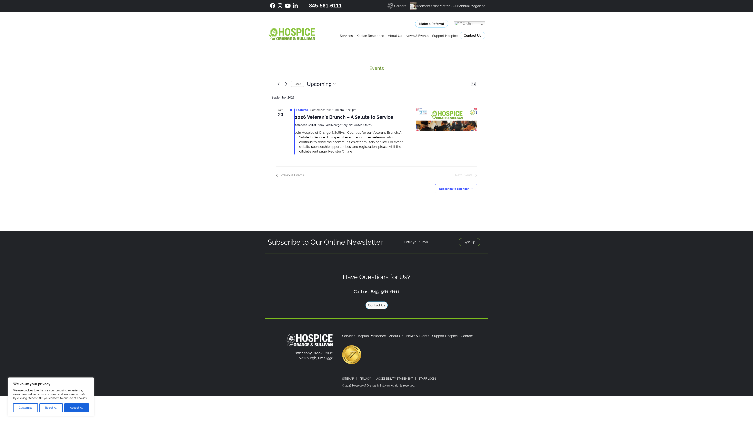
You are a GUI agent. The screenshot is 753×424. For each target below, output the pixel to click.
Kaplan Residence (370, 36)
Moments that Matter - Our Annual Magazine (451, 6)
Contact (467, 336)
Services (346, 36)
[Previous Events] (278, 83)
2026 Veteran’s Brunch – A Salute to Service (344, 117)
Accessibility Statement (394, 378)
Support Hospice (445, 36)
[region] (51, 396)
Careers (400, 6)
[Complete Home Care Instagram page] (280, 6)
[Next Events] (286, 83)
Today (297, 83)
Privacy (365, 378)
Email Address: (414, 236)
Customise (25, 407)
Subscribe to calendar (454, 189)
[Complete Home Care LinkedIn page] (295, 6)
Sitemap (348, 378)
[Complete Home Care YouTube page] (288, 6)
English (467, 23)
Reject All (51, 407)
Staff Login (427, 378)
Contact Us (472, 35)
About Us (395, 36)
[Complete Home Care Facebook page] (272, 6)
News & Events (417, 36)
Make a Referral (431, 24)
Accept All (76, 407)
